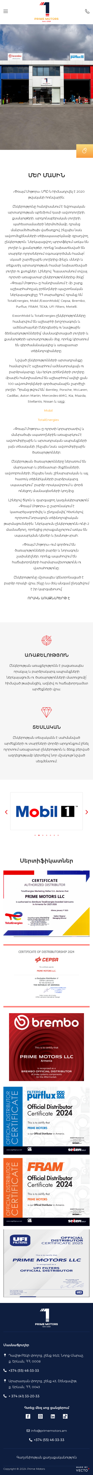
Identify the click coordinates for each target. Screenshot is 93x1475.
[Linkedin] (52, 1416)
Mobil (48, 410)
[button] (6, 812)
